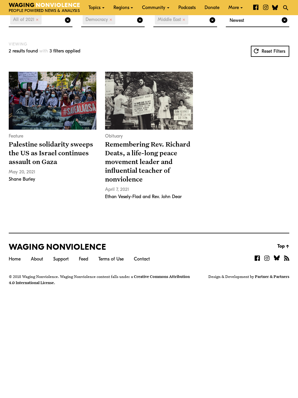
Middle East (171, 19)
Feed (83, 259)
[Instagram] (266, 7)
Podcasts (187, 7)
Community (153, 7)
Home (15, 259)
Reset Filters (272, 51)
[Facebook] (256, 7)
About (37, 259)
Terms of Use (111, 259)
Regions (121, 7)
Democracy (99, 19)
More (233, 7)
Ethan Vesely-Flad (123, 196)
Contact (142, 259)
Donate (212, 7)
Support (61, 259)
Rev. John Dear (167, 196)
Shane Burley (22, 179)
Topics (94, 7)
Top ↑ (283, 246)
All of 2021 (26, 19)
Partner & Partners (272, 276)
